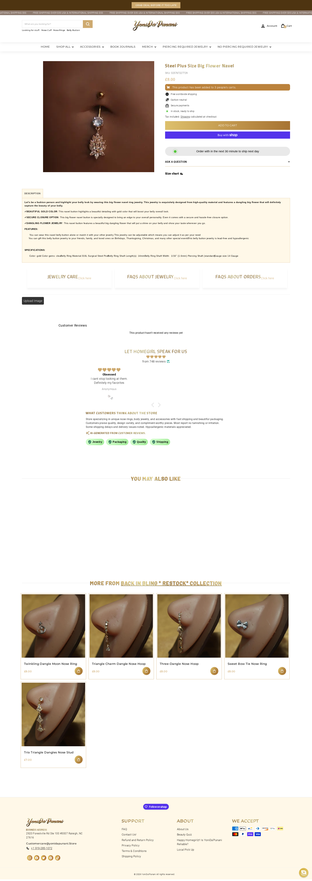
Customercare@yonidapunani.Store (51, 843)
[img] (156, 357)
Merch (148, 46)
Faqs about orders (238, 276)
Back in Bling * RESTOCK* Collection (171, 583)
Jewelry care (63, 276)
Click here (84, 278)
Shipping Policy (131, 856)
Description (32, 193)
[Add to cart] (79, 671)
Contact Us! (129, 834)
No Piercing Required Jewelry (243, 46)
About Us (183, 829)
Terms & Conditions (134, 851)
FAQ (124, 829)
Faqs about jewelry (150, 276)
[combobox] (57, 24)
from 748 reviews (154, 361)
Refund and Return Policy (138, 840)
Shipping (185, 116)
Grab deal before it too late (156, 5)
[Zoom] (98, 120)
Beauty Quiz (184, 834)
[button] (303, 872)
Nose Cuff (46, 30)
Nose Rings (59, 30)
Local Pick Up (185, 849)
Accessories (90, 46)
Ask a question (176, 161)
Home (45, 46)
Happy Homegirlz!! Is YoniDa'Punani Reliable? (199, 842)
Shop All (63, 46)
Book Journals (123, 46)
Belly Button (73, 30)
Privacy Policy (130, 845)
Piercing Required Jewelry (186, 46)
